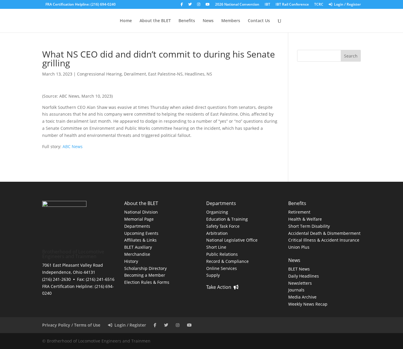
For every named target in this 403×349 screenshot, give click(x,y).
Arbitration (217, 233)
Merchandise (137, 254)
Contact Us (259, 21)
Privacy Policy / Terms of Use (71, 325)
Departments (137, 226)
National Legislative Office (232, 240)
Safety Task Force (223, 226)
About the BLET (155, 21)
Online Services (221, 268)
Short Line (216, 247)
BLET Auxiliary (138, 247)
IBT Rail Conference (292, 5)
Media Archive (302, 297)
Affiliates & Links (140, 240)
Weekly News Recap (307, 304)
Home (126, 21)
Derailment (135, 74)
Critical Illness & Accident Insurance (323, 240)
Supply (213, 275)
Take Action (220, 287)
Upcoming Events (141, 233)
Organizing (217, 212)
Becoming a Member (144, 275)
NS (209, 74)
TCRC (318, 5)
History (131, 261)
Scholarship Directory (145, 268)
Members (230, 21)
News (208, 21)
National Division (141, 212)
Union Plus (298, 247)
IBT (267, 5)
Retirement (299, 212)
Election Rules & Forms (146, 282)
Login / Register (346, 5)
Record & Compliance (227, 261)
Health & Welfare (305, 219)
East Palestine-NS (165, 74)
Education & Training (227, 219)
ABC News (73, 146)
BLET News (299, 269)
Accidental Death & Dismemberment (324, 233)
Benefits (186, 21)
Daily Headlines (303, 276)
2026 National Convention (237, 5)
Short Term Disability (309, 226)
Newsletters (300, 283)
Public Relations (222, 254)
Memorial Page (139, 219)
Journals (296, 290)
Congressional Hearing (99, 74)
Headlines (194, 74)
